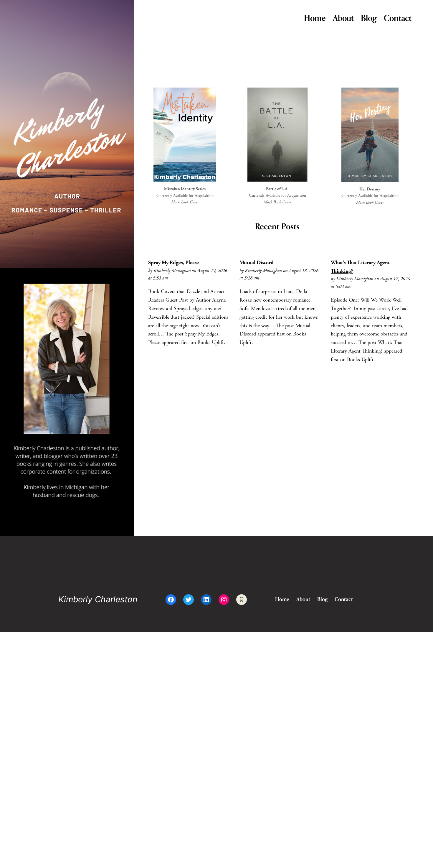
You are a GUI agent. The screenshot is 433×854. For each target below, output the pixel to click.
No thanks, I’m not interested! (92, 846)
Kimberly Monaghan (172, 271)
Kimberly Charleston (97, 599)
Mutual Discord (256, 262)
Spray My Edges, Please (173, 262)
